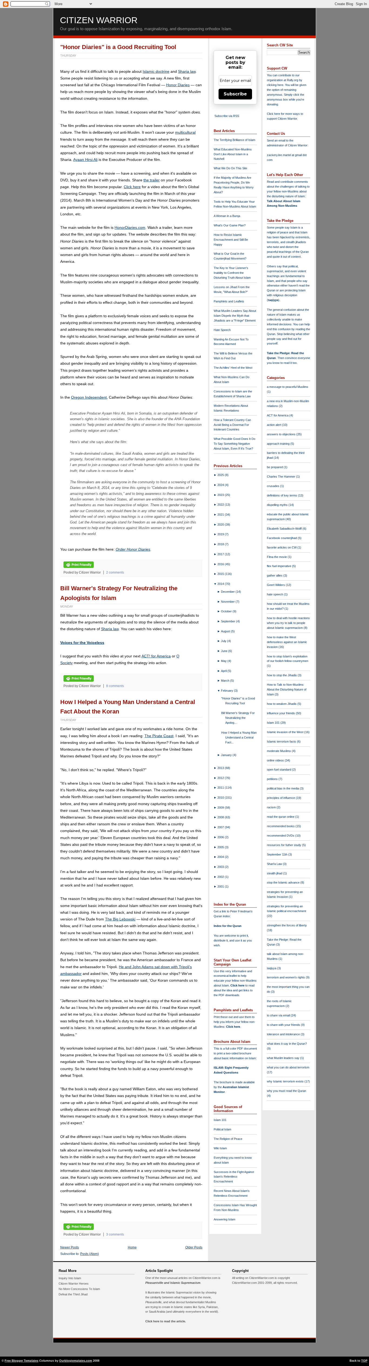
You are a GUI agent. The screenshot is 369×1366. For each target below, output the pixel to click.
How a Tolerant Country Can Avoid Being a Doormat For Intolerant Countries (232, 424)
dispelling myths (278, 504)
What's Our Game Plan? (230, 225)
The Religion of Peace (228, 1138)
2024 (221, 485)
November (228, 601)
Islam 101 (220, 1120)
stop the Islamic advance (283, 882)
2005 (221, 847)
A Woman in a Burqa (227, 216)
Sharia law (187, 71)
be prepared (275, 467)
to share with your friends (284, 1024)
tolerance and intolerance (284, 1034)
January (227, 755)
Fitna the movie (277, 556)
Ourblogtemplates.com (75, 1360)
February (227, 690)
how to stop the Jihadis (282, 675)
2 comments (115, 572)
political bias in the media (283, 788)
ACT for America (278, 415)
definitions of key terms (282, 495)
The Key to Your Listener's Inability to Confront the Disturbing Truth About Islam (232, 272)
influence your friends (281, 713)
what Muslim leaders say (283, 1058)
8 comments (115, 686)
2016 (221, 564)
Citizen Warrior (98, 20)
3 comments (115, 1234)
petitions (273, 779)
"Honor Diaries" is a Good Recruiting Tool (118, 47)
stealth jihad (275, 873)
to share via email (279, 1015)
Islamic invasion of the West (285, 732)
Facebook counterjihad (282, 538)
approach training (278, 443)
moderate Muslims (279, 751)
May (224, 661)
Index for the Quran (227, 925)
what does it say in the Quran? (287, 1043)
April (224, 670)
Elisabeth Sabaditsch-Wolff (285, 528)
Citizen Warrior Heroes (74, 1283)
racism (272, 807)
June (224, 651)
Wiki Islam (220, 1148)
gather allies (275, 575)
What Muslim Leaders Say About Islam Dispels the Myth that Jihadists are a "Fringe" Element (235, 315)
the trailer (151, 180)
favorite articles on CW (282, 547)
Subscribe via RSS (226, 116)
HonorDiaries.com (130, 227)
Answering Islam (224, 1219)
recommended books (281, 826)
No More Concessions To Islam (79, 1289)
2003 (221, 866)
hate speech (275, 594)
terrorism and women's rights (286, 977)
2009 (221, 807)
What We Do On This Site (230, 168)
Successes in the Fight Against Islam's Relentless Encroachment (234, 1176)
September (228, 621)
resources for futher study (284, 845)
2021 (221, 514)
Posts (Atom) (89, 1254)
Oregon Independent (89, 397)
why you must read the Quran (286, 1090)
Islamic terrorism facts (282, 741)
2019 (221, 534)
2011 (221, 787)
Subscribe (235, 93)
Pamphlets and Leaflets (229, 301)
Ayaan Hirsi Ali (85, 159)
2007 (221, 827)
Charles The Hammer (281, 476)
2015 (221, 573)
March (225, 680)
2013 (221, 768)
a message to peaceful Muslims (287, 386)
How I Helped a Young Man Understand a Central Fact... (239, 737)
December (228, 591)
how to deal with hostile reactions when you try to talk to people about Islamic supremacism (288, 622)
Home (132, 1247)
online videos (276, 760)
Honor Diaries (178, 85)
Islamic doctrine (156, 71)
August (226, 631)
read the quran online (281, 816)
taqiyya (273, 300)
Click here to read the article (165, 1321)
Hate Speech (222, 330)
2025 (221, 475)
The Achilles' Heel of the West (233, 367)
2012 (221, 777)
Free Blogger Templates (21, 1360)
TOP (364, 1360)
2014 (221, 583)
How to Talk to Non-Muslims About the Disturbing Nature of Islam (286, 689)
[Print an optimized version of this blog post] (78, 567)
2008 (221, 817)
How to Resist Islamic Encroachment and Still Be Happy (231, 239)
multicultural (185, 132)
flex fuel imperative (279, 566)
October (227, 611)
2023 (221, 494)
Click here (132, 187)
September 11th (277, 854)
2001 (221, 886)
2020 (221, 524)
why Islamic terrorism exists (285, 1081)
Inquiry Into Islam (70, 1278)
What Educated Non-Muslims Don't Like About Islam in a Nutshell (233, 154)
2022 (221, 504)
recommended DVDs (281, 835)
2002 (221, 876)
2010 (221, 797)
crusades (273, 486)
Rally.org (292, 80)
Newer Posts (69, 1247)
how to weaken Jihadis (282, 703)
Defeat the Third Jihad (73, 1294)
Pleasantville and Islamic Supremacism (172, 1282)
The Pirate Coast (159, 736)
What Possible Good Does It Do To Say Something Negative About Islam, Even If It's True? (234, 443)
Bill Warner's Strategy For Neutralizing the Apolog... (238, 717)
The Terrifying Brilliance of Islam (234, 140)
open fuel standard (279, 769)
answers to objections (281, 434)
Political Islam (222, 1129)
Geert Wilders (276, 585)
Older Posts (193, 1247)
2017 (221, 554)
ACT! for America (156, 656)
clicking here (275, 85)
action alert (274, 424)
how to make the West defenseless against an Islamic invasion (287, 642)
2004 (221, 856)
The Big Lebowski (120, 919)
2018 (221, 544)
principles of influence (281, 797)
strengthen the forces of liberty (287, 925)
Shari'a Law (275, 863)
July (224, 641)
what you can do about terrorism (288, 1067)
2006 (221, 837)
